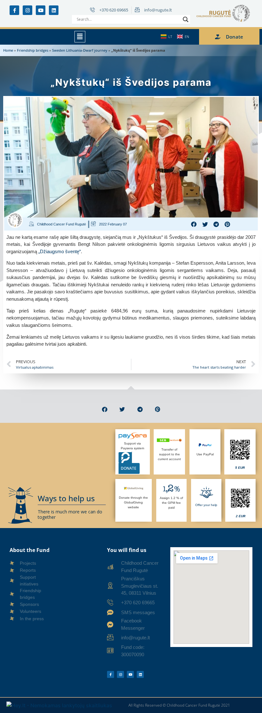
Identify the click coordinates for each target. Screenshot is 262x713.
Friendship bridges (32, 50)
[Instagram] (27, 10)
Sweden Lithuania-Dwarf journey (79, 50)
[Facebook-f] (14, 10)
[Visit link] (239, 452)
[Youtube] (40, 10)
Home (8, 50)
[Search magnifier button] (185, 19)
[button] (80, 36)
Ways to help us (66, 498)
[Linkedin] (53, 10)
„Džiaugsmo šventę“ (59, 251)
